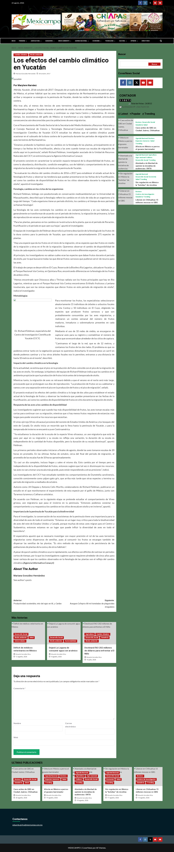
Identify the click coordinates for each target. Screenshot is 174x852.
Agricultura (90, 634)
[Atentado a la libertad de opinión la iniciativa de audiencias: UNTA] (126, 163)
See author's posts (23, 580)
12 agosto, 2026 (21, 657)
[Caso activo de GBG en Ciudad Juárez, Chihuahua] (126, 125)
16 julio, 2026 (91, 660)
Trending (139, 144)
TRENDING (22, 41)
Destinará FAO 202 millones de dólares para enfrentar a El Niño (99, 650)
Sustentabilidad (70, 641)
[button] (161, 41)
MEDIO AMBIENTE (63, 41)
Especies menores (143, 141)
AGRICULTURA (35, 41)
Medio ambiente (36, 55)
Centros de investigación (145, 194)
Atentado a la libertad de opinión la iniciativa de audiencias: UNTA (147, 166)
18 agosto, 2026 (82, 800)
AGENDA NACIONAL (81, 41)
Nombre (17, 723)
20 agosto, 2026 (21, 798)
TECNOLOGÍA (109, 41)
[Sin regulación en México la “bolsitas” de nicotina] (126, 178)
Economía (152, 177)
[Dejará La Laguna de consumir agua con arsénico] (64, 633)
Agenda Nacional (142, 138)
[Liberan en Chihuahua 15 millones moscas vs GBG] (126, 195)
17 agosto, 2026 (113, 798)
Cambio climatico (21, 55)
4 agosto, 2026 (56, 657)
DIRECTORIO (146, 41)
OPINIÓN (133, 41)
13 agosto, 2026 (143, 798)
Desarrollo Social (21, 634)
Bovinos (139, 122)
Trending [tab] (149, 113)
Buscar (122, 54)
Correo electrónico (70, 725)
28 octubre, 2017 (44, 74)
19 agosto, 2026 (52, 798)
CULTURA (122, 41)
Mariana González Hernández (26, 74)
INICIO (14, 41)
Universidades (20, 641)
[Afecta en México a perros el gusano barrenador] (126, 142)
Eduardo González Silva (23, 654)
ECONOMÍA (96, 41)
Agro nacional (141, 157)
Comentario (19, 688)
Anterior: (38, 602)
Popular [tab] (135, 113)
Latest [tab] (124, 113)
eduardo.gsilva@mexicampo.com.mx (27, 825)
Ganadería (104, 637)
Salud (32, 637)
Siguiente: (92, 603)
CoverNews (87, 848)
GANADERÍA (49, 41)
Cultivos (149, 157)
